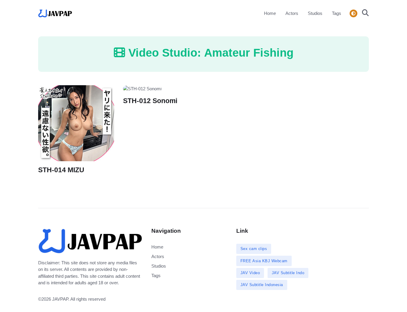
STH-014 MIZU (61, 170)
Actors (291, 13)
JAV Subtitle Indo (288, 273)
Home (270, 13)
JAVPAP (60, 299)
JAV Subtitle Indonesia (261, 284)
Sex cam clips (253, 248)
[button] (363, 13)
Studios (315, 13)
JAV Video (250, 273)
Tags (336, 13)
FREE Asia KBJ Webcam (264, 261)
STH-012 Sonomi (150, 101)
